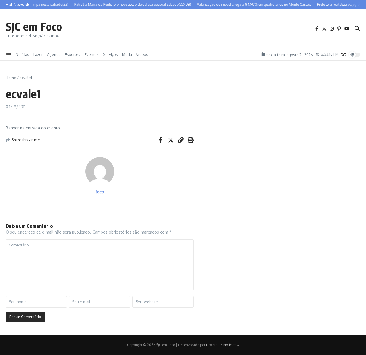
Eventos (92, 54)
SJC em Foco (34, 26)
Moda (127, 54)
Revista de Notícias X (222, 345)
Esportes (72, 54)
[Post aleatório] (343, 54)
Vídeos (142, 54)
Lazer (38, 54)
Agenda (54, 54)
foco (100, 191)
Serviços (110, 54)
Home (11, 77)
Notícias (22, 54)
